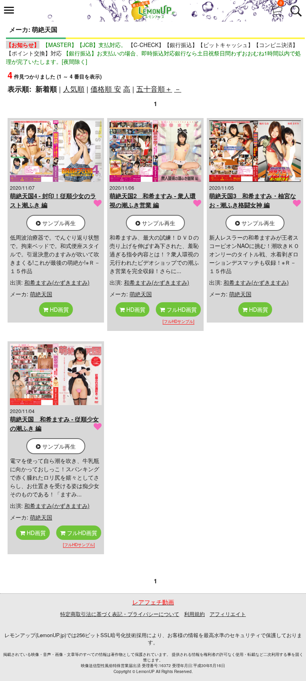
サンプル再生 (58, 223)
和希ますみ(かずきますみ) (57, 282)
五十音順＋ (154, 88)
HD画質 (58, 309)
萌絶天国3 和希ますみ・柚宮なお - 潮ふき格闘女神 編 (252, 200)
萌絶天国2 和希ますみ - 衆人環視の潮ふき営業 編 (153, 200)
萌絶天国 (41, 294)
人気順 (73, 88)
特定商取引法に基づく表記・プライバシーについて (119, 614)
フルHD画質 (181, 309)
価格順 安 (105, 88)
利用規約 (194, 614)
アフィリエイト (228, 614)
